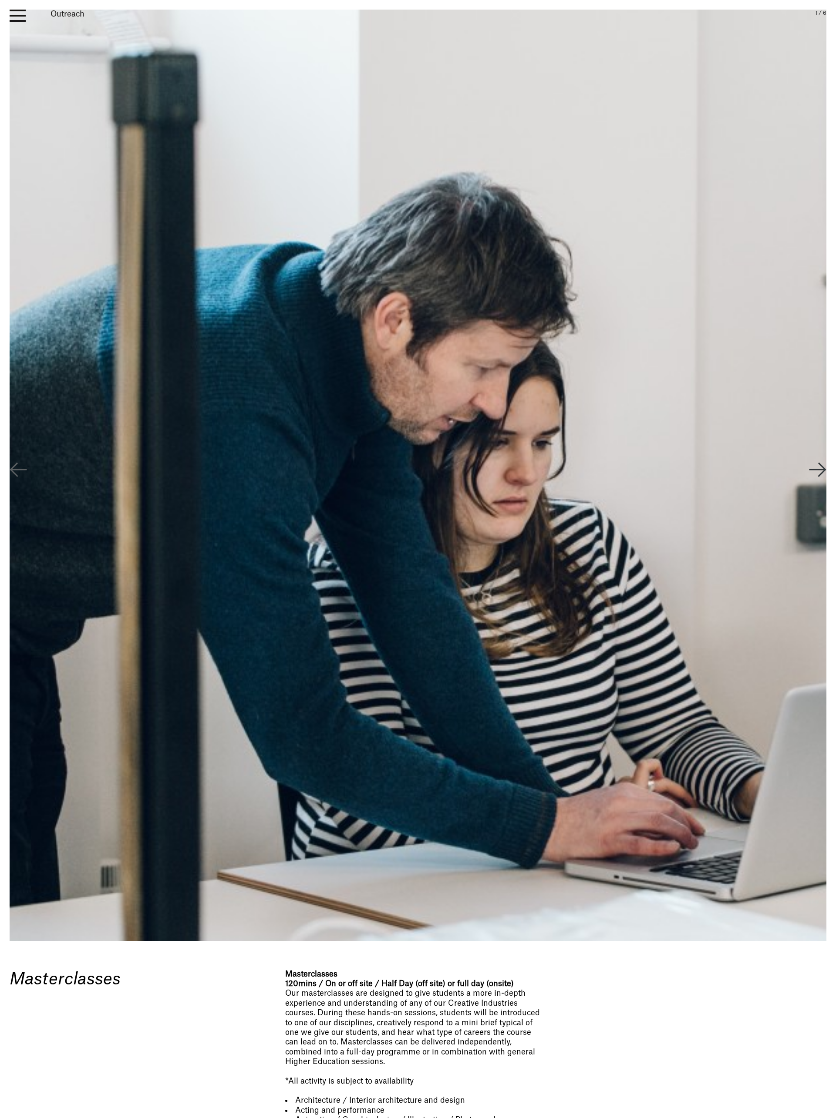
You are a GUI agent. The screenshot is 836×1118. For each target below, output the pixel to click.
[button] (817, 471)
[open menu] (18, 16)
